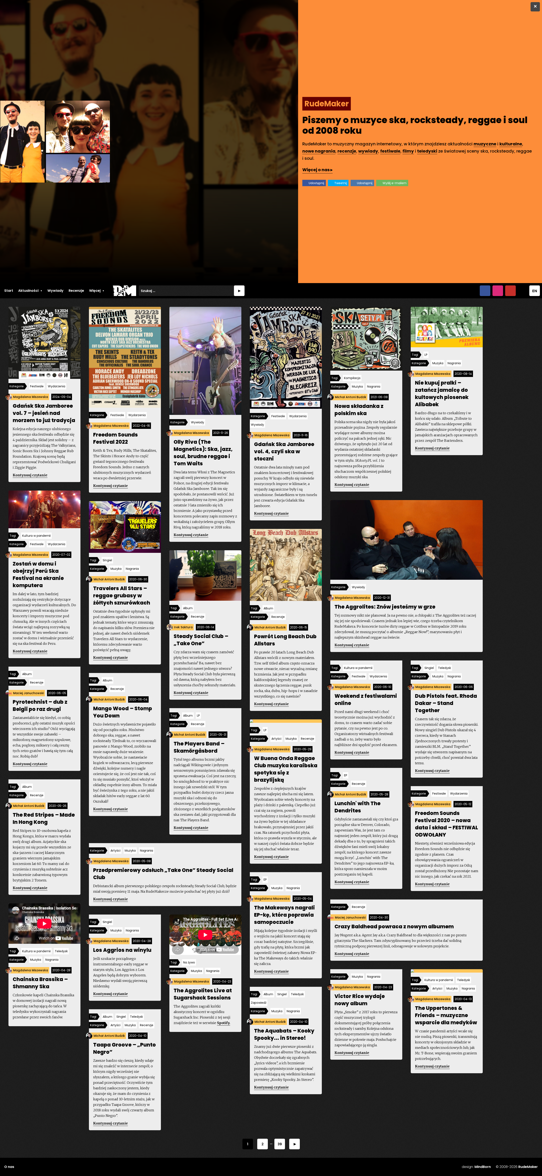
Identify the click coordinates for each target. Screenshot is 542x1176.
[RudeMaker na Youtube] (510, 290)
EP (345, 775)
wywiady (368, 151)
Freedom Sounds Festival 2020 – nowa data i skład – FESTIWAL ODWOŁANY (446, 824)
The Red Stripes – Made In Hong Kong (44, 818)
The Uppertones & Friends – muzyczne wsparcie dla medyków (446, 1015)
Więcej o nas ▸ (317, 170)
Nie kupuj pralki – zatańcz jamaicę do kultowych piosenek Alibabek (442, 393)
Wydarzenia (56, 386)
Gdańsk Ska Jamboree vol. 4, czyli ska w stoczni (284, 451)
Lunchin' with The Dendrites (357, 807)
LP (425, 355)
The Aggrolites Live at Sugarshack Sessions (203, 994)
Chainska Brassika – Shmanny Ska (40, 983)
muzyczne (485, 144)
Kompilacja (352, 378)
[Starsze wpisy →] (294, 1144)
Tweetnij (340, 183)
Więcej (95, 290)
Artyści (276, 739)
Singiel (107, 560)
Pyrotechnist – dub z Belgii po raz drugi (40, 705)
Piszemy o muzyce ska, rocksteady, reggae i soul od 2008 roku (415, 125)
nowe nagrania (318, 151)
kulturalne (510, 144)
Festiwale (37, 386)
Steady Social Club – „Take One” (201, 640)
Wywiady (55, 290)
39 (280, 1144)
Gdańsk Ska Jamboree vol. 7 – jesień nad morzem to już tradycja (44, 413)
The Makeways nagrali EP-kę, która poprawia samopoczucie (284, 915)
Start (8, 290)
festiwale (390, 151)
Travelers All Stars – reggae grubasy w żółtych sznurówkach (121, 595)
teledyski (427, 151)
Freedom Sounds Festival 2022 (115, 438)
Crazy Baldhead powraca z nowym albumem (394, 926)
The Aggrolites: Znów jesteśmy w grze (385, 606)
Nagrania (373, 386)
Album (268, 608)
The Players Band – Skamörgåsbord (199, 747)
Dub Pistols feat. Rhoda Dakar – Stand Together (446, 703)
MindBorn (482, 1166)
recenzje (346, 151)
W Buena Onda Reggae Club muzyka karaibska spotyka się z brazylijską (285, 769)
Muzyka (357, 386)
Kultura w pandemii (36, 536)
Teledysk (444, 668)
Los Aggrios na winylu (122, 950)
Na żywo (189, 962)
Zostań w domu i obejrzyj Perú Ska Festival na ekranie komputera (38, 574)
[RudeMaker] (124, 290)
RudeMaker (528, 1166)
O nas (9, 1166)
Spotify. (223, 1023)
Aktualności (28, 290)
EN (534, 290)
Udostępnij (316, 183)
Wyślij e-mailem (394, 183)
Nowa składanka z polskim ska (359, 410)
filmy (408, 151)
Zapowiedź (258, 1003)
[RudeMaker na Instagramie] (497, 290)
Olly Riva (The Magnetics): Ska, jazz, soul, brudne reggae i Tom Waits (203, 452)
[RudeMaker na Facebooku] (485, 290)
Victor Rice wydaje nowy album (360, 1000)
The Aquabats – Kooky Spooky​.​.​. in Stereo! (284, 1034)
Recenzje (76, 290)
